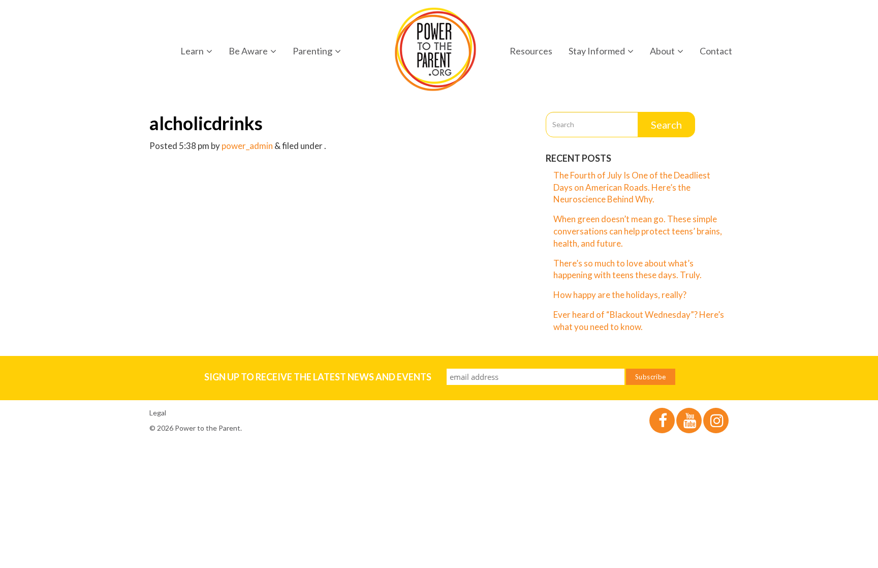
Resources (531, 50)
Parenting (312, 50)
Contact (716, 50)
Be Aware (248, 50)
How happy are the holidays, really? (619, 294)
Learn (192, 50)
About (662, 50)
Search (666, 124)
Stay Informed (597, 50)
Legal (157, 412)
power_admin (247, 145)
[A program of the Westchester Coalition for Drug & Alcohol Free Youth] (435, 49)
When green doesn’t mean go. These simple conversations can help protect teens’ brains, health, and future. (637, 231)
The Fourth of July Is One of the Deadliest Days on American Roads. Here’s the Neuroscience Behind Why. (631, 187)
